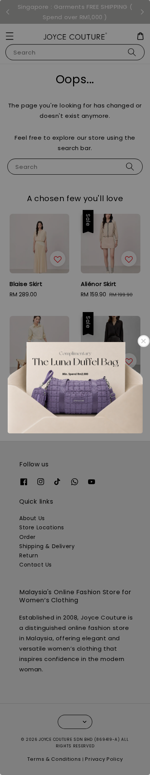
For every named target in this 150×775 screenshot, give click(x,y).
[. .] (75, 387)
